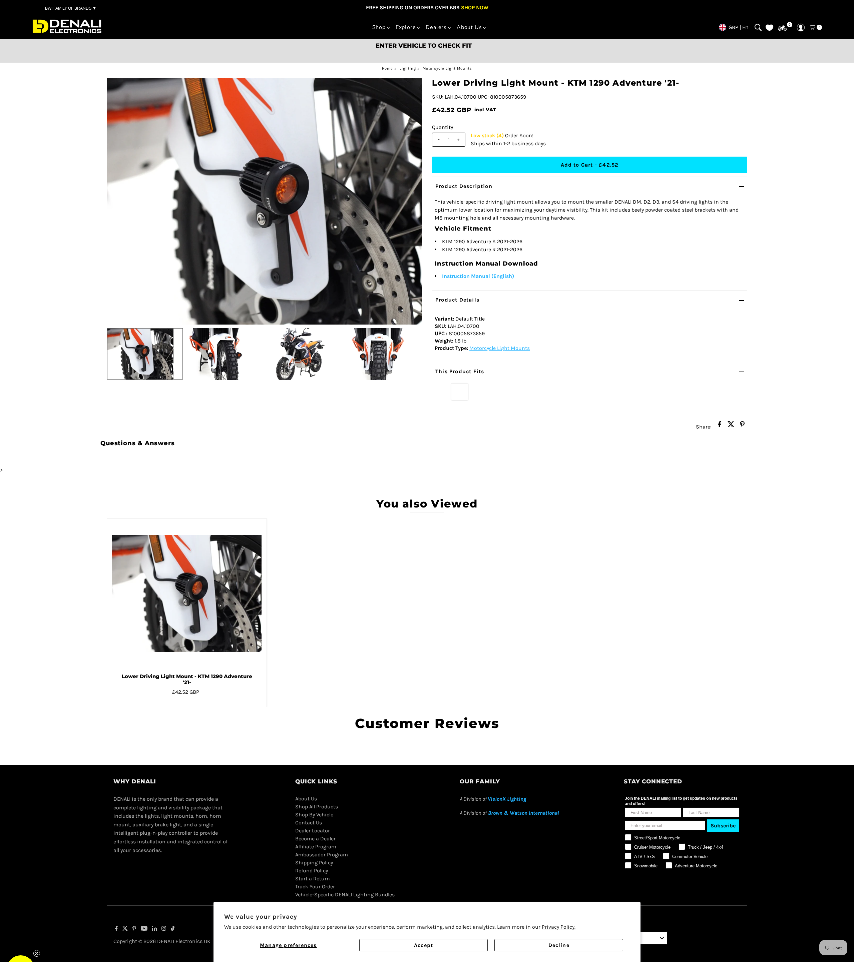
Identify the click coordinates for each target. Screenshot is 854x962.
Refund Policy (311, 870)
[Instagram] (163, 929)
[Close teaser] (36, 953)
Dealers (436, 27)
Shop (379, 27)
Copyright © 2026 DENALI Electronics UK (161, 941)
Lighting (408, 68)
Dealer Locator (312, 830)
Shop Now (474, 7)
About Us (469, 27)
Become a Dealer (315, 838)
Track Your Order (315, 886)
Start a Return (312, 878)
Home (387, 68)
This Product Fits (459, 371)
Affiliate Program (315, 846)
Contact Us (308, 822)
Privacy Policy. (558, 927)
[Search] (758, 27)
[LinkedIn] (154, 929)
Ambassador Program (321, 854)
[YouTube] (144, 929)
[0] (782, 28)
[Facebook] (116, 929)
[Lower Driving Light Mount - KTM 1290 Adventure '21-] (187, 593)
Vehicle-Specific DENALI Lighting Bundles (345, 894)
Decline (558, 945)
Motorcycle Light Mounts (447, 68)
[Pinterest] (134, 929)
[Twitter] (125, 929)
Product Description (463, 186)
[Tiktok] (172, 929)
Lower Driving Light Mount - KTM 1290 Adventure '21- (187, 679)
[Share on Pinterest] (742, 426)
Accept (423, 945)
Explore (406, 27)
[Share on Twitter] (731, 426)
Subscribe (723, 825)
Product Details (457, 300)
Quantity (442, 127)
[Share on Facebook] (720, 426)
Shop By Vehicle (314, 814)
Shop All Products (316, 806)
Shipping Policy (314, 862)
